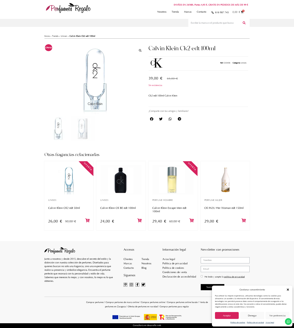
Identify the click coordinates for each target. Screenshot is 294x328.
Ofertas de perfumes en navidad (143, 306)
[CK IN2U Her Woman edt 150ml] (225, 180)
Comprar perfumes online (153, 302)
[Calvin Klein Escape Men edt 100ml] (173, 180)
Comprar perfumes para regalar (174, 306)
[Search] (244, 23)
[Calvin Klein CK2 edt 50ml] (69, 180)
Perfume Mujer (213, 200)
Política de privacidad (255, 322)
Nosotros (161, 11)
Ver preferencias (277, 315)
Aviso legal (270, 322)
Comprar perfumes (95, 302)
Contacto (201, 11)
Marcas (188, 11)
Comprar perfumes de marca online (122, 302)
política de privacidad (234, 276)
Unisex (64, 36)
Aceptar (227, 315)
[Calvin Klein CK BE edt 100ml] (121, 180)
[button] (287, 289)
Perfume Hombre (162, 200)
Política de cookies (237, 322)
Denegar (252, 315)
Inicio (47, 36)
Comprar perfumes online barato (182, 302)
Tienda (175, 11)
